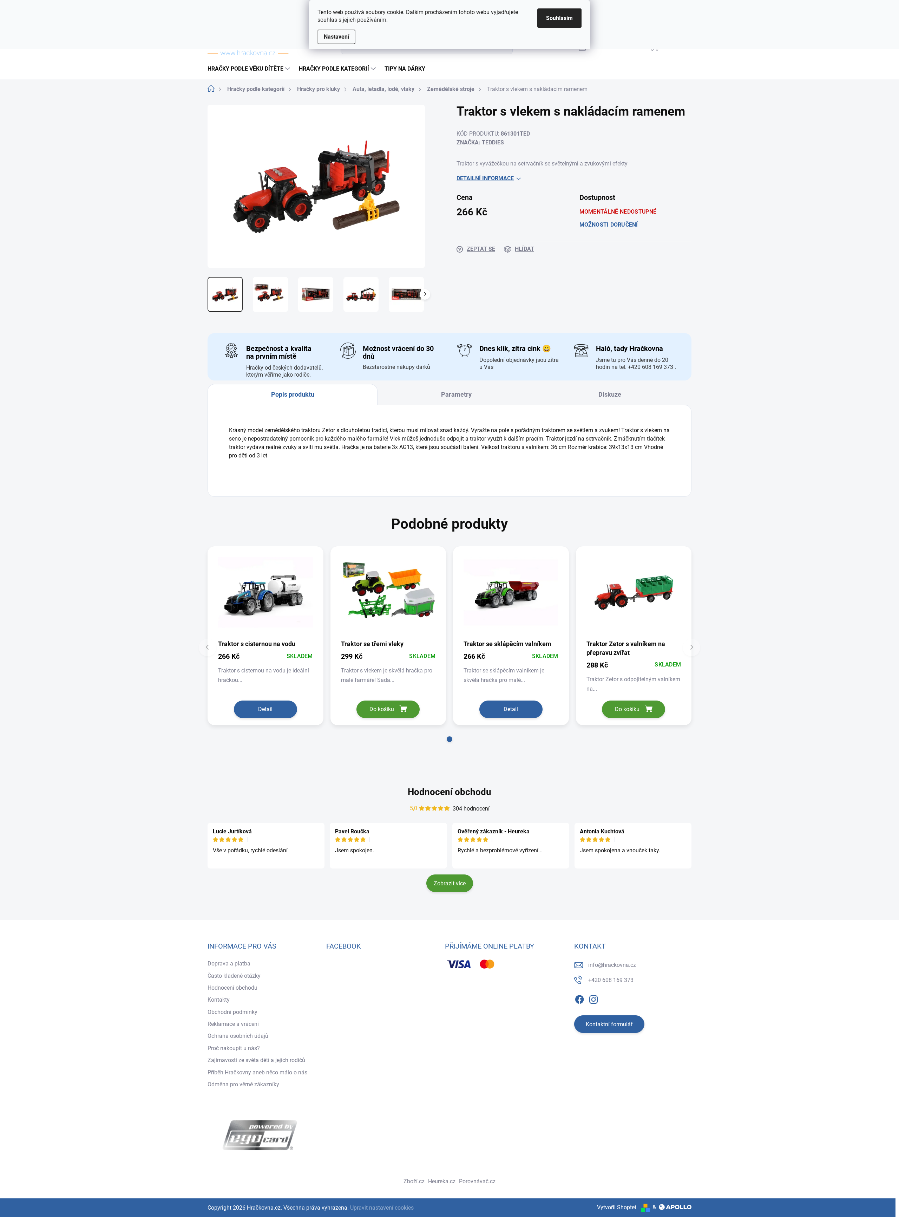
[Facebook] (579, 998)
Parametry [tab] (456, 394)
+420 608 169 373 (611, 980)
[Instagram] (593, 998)
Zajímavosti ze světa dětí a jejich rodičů (256, 1060)
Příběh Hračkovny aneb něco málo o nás (257, 1072)
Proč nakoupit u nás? (234, 1048)
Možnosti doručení (608, 224)
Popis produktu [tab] (292, 394)
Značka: (480, 142)
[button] (449, 739)
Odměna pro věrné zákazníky (243, 1084)
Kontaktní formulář (609, 1024)
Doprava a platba (229, 963)
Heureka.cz (441, 1181)
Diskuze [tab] (609, 394)
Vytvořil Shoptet (616, 1207)
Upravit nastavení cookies (382, 1207)
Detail (265, 709)
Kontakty (219, 999)
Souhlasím (559, 18)
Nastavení (336, 36)
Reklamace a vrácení (233, 1024)
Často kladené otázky (234, 975)
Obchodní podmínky (232, 1012)
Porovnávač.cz (477, 1181)
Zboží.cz (414, 1181)
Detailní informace (485, 178)
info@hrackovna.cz (612, 965)
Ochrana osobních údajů (238, 1036)
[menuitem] (250, 68)
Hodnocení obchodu (449, 792)
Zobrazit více (450, 883)
